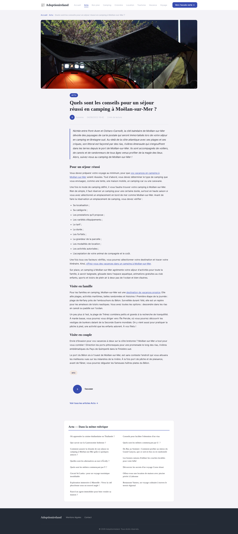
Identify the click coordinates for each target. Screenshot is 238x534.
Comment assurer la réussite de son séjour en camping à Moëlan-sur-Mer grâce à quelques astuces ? (89, 452)
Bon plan (96, 5)
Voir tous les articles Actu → (84, 403)
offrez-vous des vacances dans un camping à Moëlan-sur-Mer (118, 263)
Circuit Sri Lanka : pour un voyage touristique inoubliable (90, 474)
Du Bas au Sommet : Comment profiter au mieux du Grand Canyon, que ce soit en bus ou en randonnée (145, 450)
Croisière (119, 5)
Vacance (153, 5)
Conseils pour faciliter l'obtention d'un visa (141, 436)
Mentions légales (73, 517)
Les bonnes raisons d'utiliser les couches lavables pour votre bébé (144, 459)
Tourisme (141, 5)
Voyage (163, 5)
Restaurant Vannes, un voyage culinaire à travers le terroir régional (145, 484)
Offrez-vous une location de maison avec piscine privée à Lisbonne (144, 474)
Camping (107, 5)
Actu (86, 5)
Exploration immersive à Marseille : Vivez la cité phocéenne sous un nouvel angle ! (91, 484)
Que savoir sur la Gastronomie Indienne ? (88, 442)
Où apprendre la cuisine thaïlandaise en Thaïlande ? (92, 436)
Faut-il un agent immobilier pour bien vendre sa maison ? (90, 493)
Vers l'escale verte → (185, 5)
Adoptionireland (55, 5)
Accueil (77, 5)
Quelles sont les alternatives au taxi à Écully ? (89, 461)
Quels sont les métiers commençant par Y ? (88, 467)
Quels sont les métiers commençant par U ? (141, 442)
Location (130, 5)
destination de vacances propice (143, 292)
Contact (88, 517)
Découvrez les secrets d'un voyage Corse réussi (143, 467)
